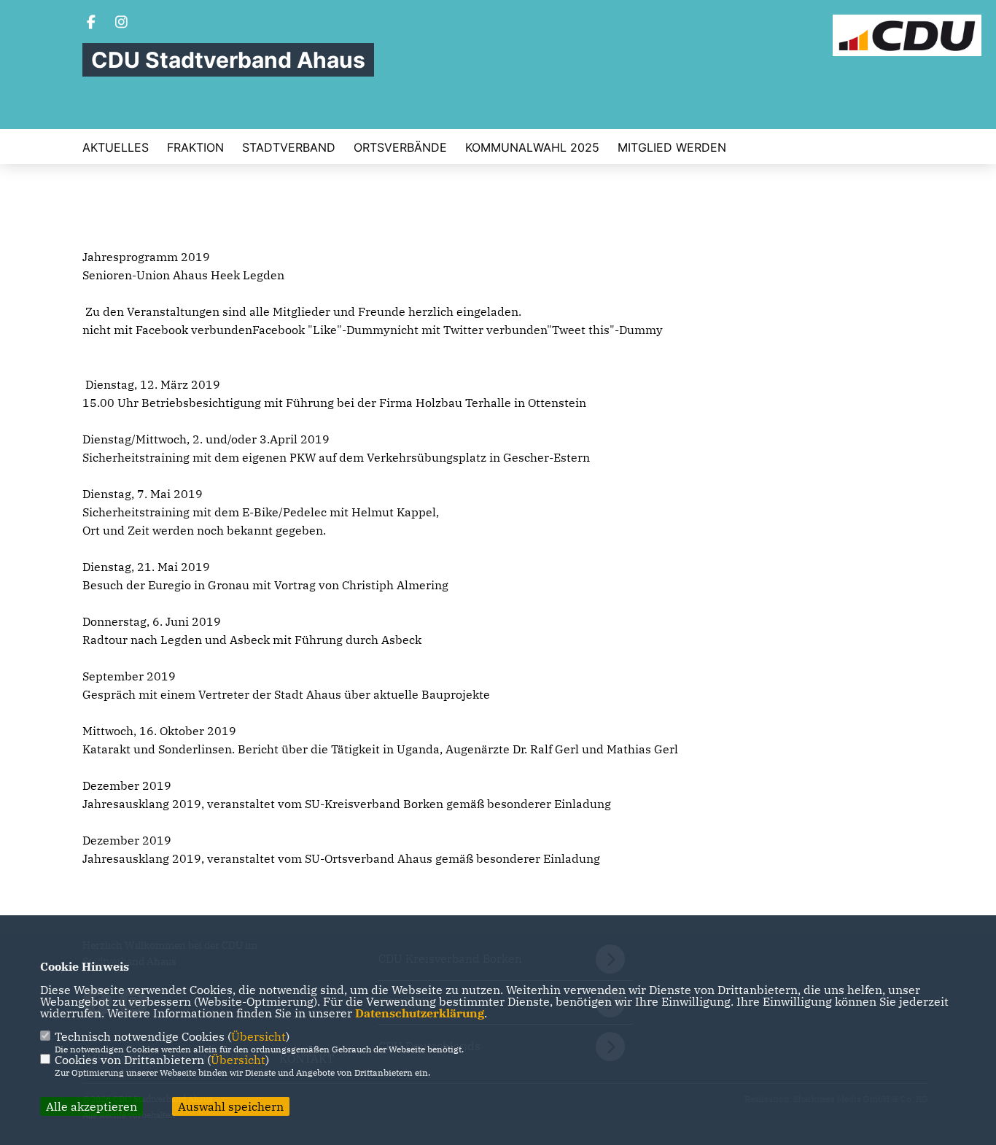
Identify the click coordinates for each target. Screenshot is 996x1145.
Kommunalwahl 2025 (532, 147)
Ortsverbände (400, 147)
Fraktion (195, 147)
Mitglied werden (672, 147)
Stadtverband (288, 147)
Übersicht (258, 1036)
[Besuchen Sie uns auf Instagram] (122, 23)
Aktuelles (115, 147)
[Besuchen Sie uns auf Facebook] (91, 23)
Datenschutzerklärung (419, 1013)
